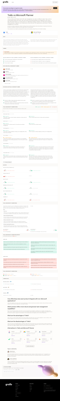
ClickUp (13, 331)
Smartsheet (44, 331)
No (19, 369)
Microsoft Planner (37, 32)
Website (8, 33)
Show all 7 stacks (7, 83)
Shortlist (56, 2)
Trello (7, 32)
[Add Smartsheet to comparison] (51, 331)
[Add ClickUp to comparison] (20, 331)
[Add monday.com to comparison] (51, 339)
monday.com (44, 338)
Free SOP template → (29, 10)
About (13, 2)
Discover (16, 386)
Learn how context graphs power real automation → (16, 10)
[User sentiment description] (8, 229)
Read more (13, 335)
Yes (16, 369)
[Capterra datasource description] (42, 275)
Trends (31, 389)
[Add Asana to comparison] (36, 339)
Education (16, 396)
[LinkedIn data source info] (10, 281)
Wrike (13, 338)
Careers (31, 386)
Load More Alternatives (30, 346)
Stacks (16, 389)
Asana (28, 338)
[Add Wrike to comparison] (20, 339)
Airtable (28, 331)
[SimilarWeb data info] (8, 287)
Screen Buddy (17, 385)
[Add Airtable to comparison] (36, 331)
